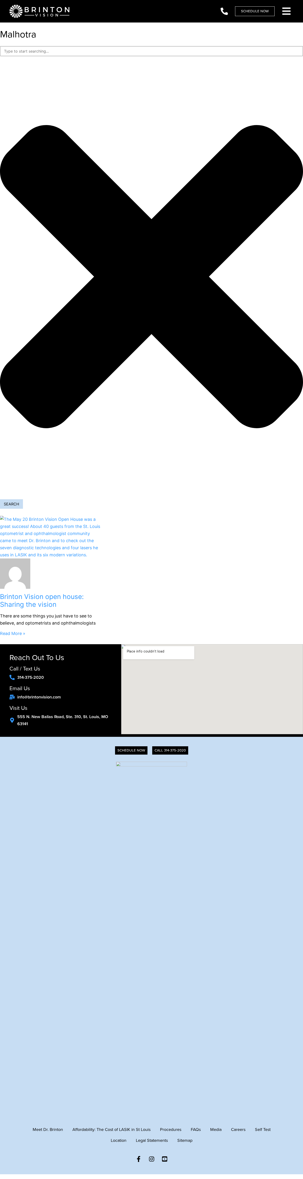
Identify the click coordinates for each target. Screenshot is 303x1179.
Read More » (12, 633)
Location (118, 1140)
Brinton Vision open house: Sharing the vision (42, 601)
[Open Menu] (286, 11)
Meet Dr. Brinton (48, 1129)
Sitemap (184, 1140)
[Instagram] (151, 1159)
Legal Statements (152, 1140)
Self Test (263, 1129)
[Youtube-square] (164, 1159)
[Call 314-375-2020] (224, 11)
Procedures (170, 1129)
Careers (238, 1129)
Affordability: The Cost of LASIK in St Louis (111, 1129)
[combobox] (151, 51)
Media (216, 1129)
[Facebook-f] (138, 1159)
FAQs (196, 1129)
